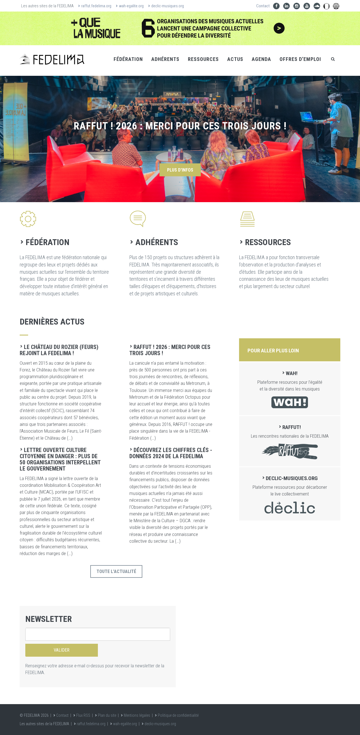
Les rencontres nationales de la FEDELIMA (289, 431)
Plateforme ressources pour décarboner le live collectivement (290, 486)
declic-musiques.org (167, 6)
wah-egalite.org (131, 6)
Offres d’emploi (300, 59)
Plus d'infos (180, 170)
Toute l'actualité (116, 571)
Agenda (261, 59)
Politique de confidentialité (178, 715)
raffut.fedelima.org (96, 6)
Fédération (128, 59)
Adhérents (165, 59)
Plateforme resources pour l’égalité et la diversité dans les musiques (289, 381)
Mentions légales (137, 715)
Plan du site (107, 715)
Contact (263, 5)
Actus (235, 59)
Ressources (203, 59)
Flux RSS (83, 715)
